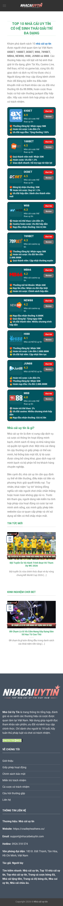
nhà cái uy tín (43, 43)
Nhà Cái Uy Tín (11, 712)
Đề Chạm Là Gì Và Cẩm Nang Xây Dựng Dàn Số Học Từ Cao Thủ (31, 633)
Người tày (17, 863)
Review (49, 117)
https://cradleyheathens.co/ (29, 828)
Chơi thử (48, 111)
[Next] (55, 556)
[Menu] (4, 6)
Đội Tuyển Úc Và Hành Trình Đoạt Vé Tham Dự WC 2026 (31, 564)
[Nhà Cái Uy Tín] (31, 5)
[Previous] (7, 556)
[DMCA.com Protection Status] (12, 740)
